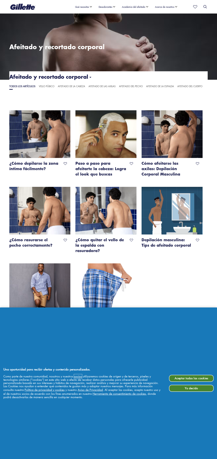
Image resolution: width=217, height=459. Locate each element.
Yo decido (191, 388)
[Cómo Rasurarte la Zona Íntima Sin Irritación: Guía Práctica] (105, 287)
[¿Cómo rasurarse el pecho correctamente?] (39, 210)
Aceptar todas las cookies (191, 378)
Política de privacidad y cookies (45, 390)
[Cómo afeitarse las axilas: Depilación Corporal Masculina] (172, 134)
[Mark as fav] (194, 6)
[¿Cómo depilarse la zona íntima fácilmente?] (39, 134)
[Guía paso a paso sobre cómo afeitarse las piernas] (39, 287)
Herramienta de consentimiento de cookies (119, 394)
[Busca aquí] (205, 7)
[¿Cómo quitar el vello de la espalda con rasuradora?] (105, 210)
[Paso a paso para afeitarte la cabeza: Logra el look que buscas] (105, 134)
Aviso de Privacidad (90, 390)
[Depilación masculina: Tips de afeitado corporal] (172, 210)
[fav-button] (65, 163)
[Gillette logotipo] (22, 6)
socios (78, 376)
